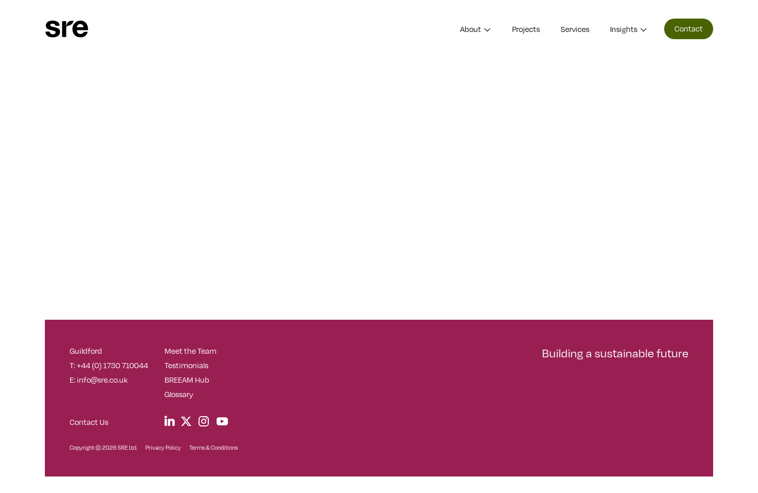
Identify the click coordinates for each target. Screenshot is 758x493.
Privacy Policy (163, 447)
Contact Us (89, 422)
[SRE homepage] (67, 29)
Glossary (178, 394)
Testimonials (186, 365)
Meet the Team (190, 351)
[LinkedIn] (169, 421)
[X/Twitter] (186, 421)
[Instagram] (203, 422)
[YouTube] (222, 422)
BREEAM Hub (186, 379)
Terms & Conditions (213, 447)
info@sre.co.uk (102, 379)
